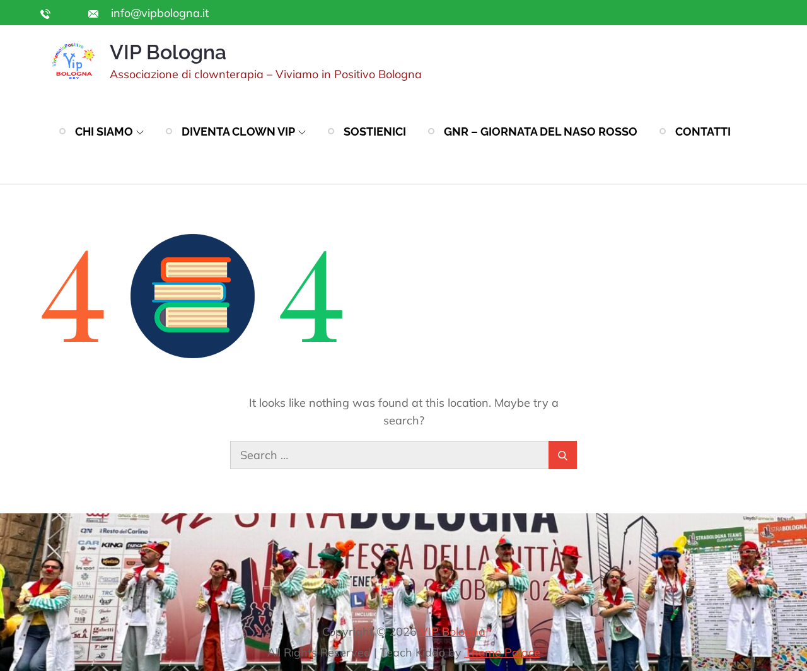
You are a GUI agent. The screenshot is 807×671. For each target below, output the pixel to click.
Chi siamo (104, 131)
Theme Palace (502, 652)
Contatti (703, 131)
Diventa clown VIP (238, 131)
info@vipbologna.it (158, 13)
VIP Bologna (168, 52)
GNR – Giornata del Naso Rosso (540, 131)
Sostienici (375, 131)
